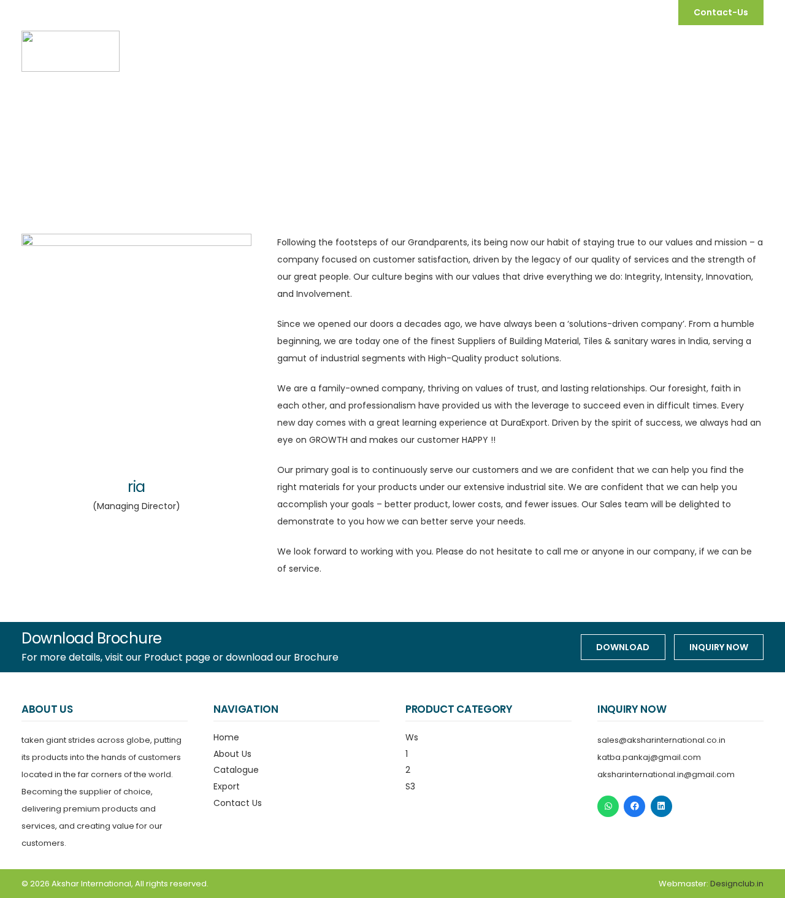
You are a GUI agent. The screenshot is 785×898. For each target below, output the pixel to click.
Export (226, 786)
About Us (232, 754)
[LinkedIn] (661, 806)
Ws (411, 737)
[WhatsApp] (608, 806)
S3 (410, 786)
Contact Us (237, 803)
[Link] (70, 51)
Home (226, 737)
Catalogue (236, 770)
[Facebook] (634, 806)
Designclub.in (737, 883)
